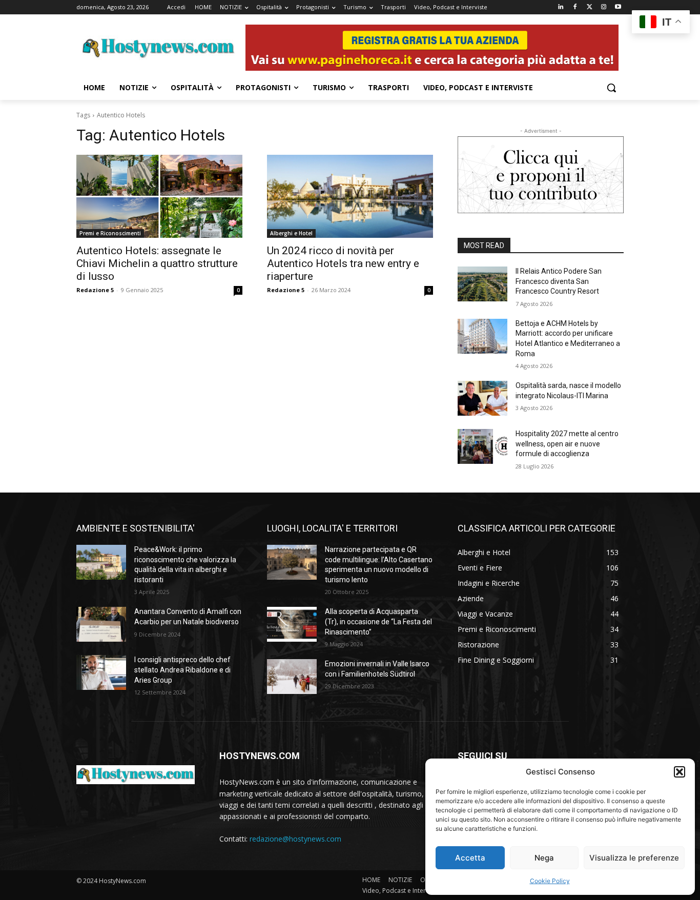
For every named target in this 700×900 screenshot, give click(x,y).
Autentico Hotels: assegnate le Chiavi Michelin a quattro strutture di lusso (157, 263)
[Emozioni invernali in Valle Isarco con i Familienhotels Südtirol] (292, 676)
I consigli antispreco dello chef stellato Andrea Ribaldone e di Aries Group (182, 670)
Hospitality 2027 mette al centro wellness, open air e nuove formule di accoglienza (567, 443)
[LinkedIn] (561, 7)
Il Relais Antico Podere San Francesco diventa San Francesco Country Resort (559, 281)
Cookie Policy (550, 881)
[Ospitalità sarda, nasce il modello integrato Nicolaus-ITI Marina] (482, 398)
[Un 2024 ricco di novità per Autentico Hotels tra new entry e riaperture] (350, 196)
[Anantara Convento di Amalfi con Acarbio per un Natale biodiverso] (101, 624)
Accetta (470, 858)
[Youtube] (618, 7)
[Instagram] (603, 7)
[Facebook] (575, 7)
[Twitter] (589, 7)
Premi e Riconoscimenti (110, 233)
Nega (544, 858)
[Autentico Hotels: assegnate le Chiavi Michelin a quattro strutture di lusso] (159, 196)
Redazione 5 (95, 290)
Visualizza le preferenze (634, 858)
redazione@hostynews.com (295, 839)
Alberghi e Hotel (291, 233)
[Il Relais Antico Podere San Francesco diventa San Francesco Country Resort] (482, 284)
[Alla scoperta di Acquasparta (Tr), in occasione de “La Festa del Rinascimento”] (292, 624)
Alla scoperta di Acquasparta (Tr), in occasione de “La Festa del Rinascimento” (378, 621)
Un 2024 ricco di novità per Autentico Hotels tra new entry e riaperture (343, 263)
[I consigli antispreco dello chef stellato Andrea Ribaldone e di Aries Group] (101, 672)
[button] (679, 772)
